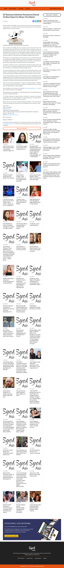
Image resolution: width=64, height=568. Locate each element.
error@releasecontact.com (8, 123)
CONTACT (27, 8)
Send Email (8, 108)
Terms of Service (21, 558)
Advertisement (38, 558)
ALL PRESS (20, 8)
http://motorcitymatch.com (30, 88)
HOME (5, 8)
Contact (45, 558)
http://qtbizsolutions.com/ (12, 114)
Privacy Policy (30, 558)
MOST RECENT (12, 8)
